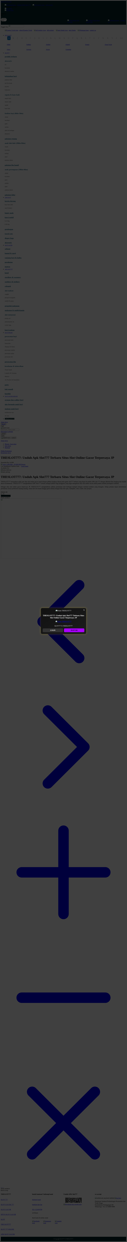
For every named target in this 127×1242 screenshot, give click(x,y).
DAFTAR (74, 630)
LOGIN (52, 630)
